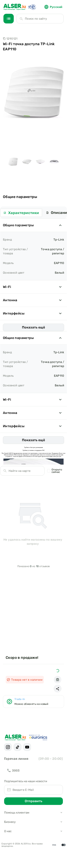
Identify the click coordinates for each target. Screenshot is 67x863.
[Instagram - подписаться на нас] (8, 747)
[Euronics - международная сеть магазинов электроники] (32, 7)
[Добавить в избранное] (57, 670)
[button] (57, 688)
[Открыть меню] (8, 18)
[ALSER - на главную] (14, 7)
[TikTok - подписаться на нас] (17, 747)
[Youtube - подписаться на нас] (27, 747)
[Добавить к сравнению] (57, 679)
